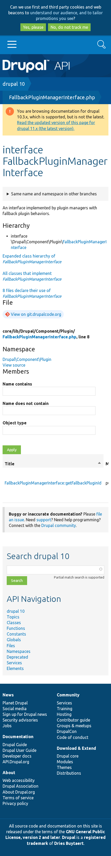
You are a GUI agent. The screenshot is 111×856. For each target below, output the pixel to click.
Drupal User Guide (19, 750)
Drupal (68, 837)
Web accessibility (19, 780)
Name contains (17, 384)
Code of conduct (72, 737)
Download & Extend (76, 748)
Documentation (18, 736)
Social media (15, 708)
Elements (15, 668)
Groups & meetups (74, 725)
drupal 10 (14, 84)
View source (14, 365)
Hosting (64, 714)
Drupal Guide (15, 744)
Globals (14, 639)
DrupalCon (67, 731)
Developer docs (17, 756)
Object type (15, 422)
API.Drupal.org (16, 761)
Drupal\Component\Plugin (27, 359)
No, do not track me (69, 27)
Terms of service (18, 797)
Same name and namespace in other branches (54, 193)
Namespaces (18, 651)
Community (68, 695)
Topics (13, 617)
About (9, 772)
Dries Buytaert (69, 843)
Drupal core (67, 756)
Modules (65, 761)
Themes (64, 767)
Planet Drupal (15, 703)
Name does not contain (26, 403)
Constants (16, 634)
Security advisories (20, 720)
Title (53, 464)
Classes (14, 622)
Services (14, 662)
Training (64, 708)
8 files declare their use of (32, 293)
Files (11, 645)
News (8, 695)
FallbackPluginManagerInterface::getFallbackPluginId (53, 483)
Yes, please (33, 27)
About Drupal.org (19, 792)
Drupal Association (20, 786)
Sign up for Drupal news (25, 714)
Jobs (7, 725)
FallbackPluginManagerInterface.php (52, 97)
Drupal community (58, 525)
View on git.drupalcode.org (36, 314)
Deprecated (17, 657)
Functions (16, 628)
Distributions (69, 773)
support (43, 519)
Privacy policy (15, 803)
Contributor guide (73, 720)
